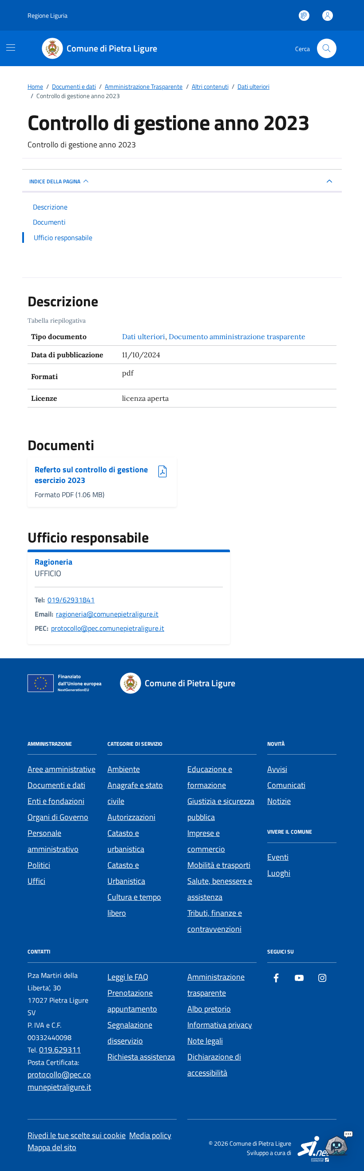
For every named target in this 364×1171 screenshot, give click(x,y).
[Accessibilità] (304, 15)
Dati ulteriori (143, 336)
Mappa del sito (52, 1147)
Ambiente (123, 769)
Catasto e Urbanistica (126, 873)
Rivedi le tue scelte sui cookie (77, 1135)
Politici (39, 865)
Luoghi (278, 873)
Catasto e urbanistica (125, 841)
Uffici (36, 881)
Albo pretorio (209, 1009)
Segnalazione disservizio (129, 1033)
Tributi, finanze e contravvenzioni (214, 921)
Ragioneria (53, 562)
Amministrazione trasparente (216, 985)
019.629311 (60, 1050)
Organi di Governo (58, 817)
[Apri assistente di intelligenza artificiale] (336, 1143)
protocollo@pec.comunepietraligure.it (107, 628)
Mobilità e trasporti (218, 865)
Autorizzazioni (131, 817)
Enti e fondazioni (56, 801)
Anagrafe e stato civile (135, 793)
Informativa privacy (219, 1025)
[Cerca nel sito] (326, 48)
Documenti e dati (56, 785)
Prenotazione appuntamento (132, 1001)
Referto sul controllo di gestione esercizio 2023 (91, 474)
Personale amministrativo (53, 841)
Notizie (279, 801)
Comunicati (286, 785)
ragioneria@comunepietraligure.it (107, 614)
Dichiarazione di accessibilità (214, 1065)
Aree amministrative (61, 769)
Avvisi (277, 769)
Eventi (278, 857)
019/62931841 (71, 599)
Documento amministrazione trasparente (237, 336)
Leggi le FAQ (127, 977)
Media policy (150, 1135)
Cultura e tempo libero (134, 905)
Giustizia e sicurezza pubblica (220, 809)
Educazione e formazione (209, 777)
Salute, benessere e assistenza (219, 889)
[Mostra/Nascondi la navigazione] (10, 47)
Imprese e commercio (206, 841)
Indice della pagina (54, 181)
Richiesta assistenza (141, 1057)
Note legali (205, 1041)
